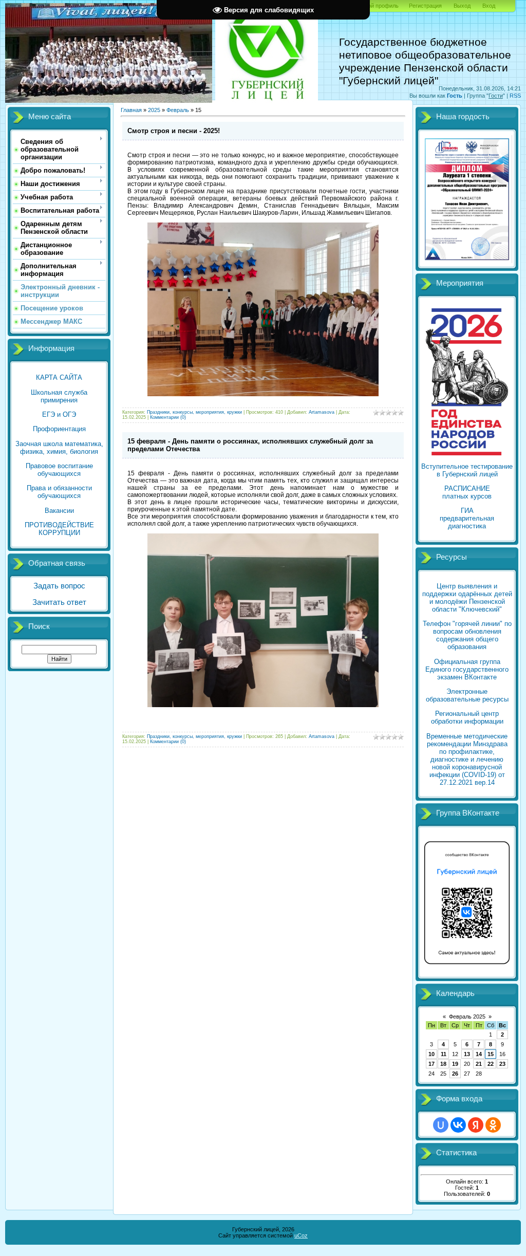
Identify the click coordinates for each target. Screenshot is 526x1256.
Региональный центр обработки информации (467, 717)
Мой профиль (381, 6)
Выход (462, 6)
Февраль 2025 (467, 1016)
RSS (515, 96)
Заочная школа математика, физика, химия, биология (59, 447)
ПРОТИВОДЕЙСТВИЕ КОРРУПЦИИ (59, 529)
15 (490, 1054)
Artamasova (321, 412)
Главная (131, 110)
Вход (488, 6)
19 (455, 1064)
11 (443, 1054)
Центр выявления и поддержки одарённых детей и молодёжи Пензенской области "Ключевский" (467, 597)
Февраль (177, 110)
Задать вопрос (59, 586)
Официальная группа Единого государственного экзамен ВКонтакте (467, 669)
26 (455, 1073)
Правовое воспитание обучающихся (59, 469)
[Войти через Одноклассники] (493, 1125)
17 (431, 1064)
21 (479, 1064)
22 (490, 1064)
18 (443, 1064)
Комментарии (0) (168, 417)
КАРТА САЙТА (59, 377)
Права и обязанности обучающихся (59, 492)
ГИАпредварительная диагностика (467, 518)
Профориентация (59, 429)
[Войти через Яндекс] (475, 1125)
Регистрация (425, 6)
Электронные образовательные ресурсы (467, 695)
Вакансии (59, 510)
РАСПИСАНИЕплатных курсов (467, 492)
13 (467, 1054)
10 (431, 1054)
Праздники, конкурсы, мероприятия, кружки (194, 412)
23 (502, 1064)
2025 (154, 110)
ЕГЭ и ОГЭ (59, 414)
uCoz (301, 1235)
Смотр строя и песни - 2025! (173, 131)
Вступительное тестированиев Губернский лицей (467, 470)
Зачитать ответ (59, 602)
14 (479, 1054)
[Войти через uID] (440, 1125)
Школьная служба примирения (59, 396)
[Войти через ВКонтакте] (458, 1125)
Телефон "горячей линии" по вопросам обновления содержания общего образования (467, 635)
